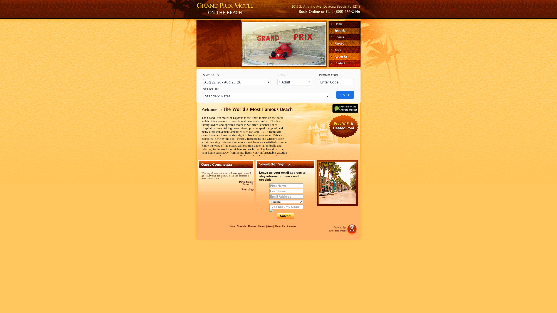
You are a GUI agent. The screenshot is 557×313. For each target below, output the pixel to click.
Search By (211, 89)
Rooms (252, 226)
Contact (291, 226)
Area (270, 226)
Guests (282, 75)
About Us (279, 226)
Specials (241, 226)
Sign (251, 189)
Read (244, 189)
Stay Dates (211, 75)
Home (232, 226)
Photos (261, 226)
